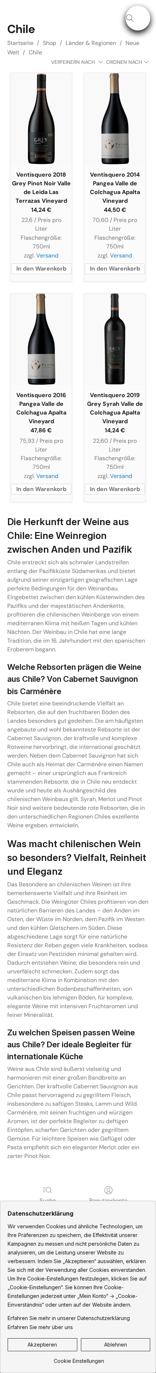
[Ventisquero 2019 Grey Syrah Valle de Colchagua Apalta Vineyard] (114, 339)
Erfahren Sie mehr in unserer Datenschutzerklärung (69, 1318)
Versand (47, 255)
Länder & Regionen (91, 43)
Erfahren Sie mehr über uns (40, 1327)
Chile (35, 52)
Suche (48, 1200)
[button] (138, 18)
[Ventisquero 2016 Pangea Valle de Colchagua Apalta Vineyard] (41, 339)
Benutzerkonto (108, 1200)
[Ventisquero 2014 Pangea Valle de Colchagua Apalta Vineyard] (114, 119)
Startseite (20, 43)
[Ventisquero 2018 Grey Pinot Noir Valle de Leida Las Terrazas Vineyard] (41, 119)
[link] (79, 1358)
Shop (49, 43)
